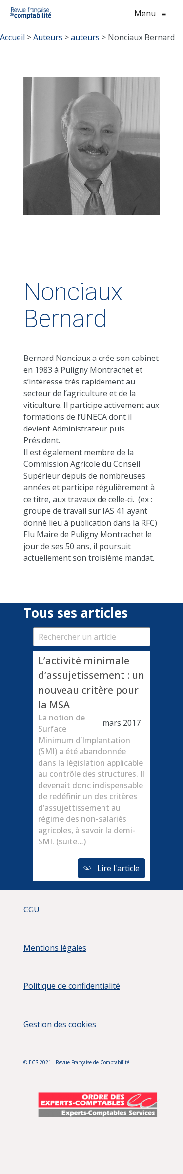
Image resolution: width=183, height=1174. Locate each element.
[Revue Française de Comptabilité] (30, 13)
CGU (31, 909)
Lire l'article (117, 868)
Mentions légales (54, 947)
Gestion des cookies (59, 1024)
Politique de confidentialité (71, 986)
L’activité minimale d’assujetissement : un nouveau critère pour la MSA (91, 682)
